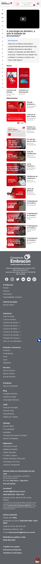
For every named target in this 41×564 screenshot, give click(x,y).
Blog (15, 518)
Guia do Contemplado (10, 438)
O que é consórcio (9, 319)
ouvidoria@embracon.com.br (14, 491)
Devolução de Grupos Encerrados (15, 435)
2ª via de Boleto (8, 429)
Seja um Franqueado (10, 386)
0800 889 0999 (26, 521)
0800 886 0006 (9, 540)
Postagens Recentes (10, 394)
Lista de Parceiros (9, 377)
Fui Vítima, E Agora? (10, 455)
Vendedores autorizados (12, 553)
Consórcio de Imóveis (10, 323)
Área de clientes (9, 484)
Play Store (14, 481)
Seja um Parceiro (9, 370)
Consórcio (6, 350)
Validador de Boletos (10, 449)
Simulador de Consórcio (11, 338)
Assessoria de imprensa (12, 550)
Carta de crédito (8, 316)
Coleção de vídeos (9, 397)
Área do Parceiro (9, 374)
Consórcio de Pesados (11, 335)
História (5, 288)
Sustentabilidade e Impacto (12, 297)
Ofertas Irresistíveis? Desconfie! (14, 459)
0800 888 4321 (9, 494)
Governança (7, 294)
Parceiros (6, 291)
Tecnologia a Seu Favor (11, 462)
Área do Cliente (8, 426)
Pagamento (7, 363)
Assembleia (7, 432)
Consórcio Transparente (11, 465)
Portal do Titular (8, 411)
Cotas (5, 357)
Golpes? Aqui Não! (9, 452)
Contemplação (8, 353)
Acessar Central (8, 305)
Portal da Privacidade (10, 408)
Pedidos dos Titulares (10, 417)
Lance (5, 360)
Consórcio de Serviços (11, 332)
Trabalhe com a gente (11, 547)
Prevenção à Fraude (10, 446)
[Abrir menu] (37, 3)
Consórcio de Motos (10, 329)
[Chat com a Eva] (37, 560)
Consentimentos (8, 414)
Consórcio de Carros (10, 326)
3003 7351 (20, 494)
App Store (24, 481)
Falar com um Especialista (12, 341)
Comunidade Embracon (11, 400)
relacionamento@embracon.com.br (21, 532)
